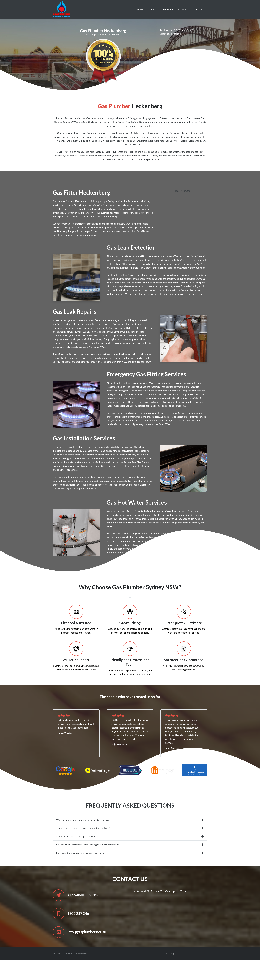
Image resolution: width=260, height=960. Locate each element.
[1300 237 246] (60, 913)
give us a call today (141, 361)
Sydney (184, 290)
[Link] (61, 9)
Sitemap (170, 953)
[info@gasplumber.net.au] (60, 932)
